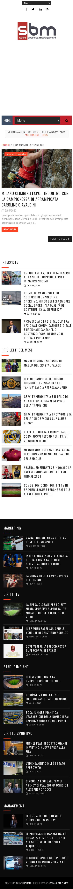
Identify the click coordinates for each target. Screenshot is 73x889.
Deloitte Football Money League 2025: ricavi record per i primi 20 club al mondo (46, 436)
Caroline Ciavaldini (16, 154)
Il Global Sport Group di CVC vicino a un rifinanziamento (47, 860)
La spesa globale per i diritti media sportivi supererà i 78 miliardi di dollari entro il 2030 (47, 610)
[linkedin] (40, 9)
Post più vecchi (59, 238)
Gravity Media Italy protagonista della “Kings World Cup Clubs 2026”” (48, 418)
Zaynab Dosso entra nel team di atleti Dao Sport (46, 540)
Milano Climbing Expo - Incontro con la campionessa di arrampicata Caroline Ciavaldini (35, 199)
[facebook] (26, 9)
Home (7, 120)
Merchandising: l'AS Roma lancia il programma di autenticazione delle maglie (47, 454)
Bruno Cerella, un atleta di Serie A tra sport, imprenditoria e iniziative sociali (47, 277)
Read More (10, 229)
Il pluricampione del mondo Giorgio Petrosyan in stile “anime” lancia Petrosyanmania (46, 383)
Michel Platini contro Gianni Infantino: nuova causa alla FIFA (46, 747)
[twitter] (33, 9)
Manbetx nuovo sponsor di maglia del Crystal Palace (43, 363)
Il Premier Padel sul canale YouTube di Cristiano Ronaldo (47, 630)
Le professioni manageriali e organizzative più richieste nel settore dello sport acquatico (46, 839)
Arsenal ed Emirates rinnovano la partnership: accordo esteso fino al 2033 (47, 471)
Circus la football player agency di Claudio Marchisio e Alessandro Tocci (47, 785)
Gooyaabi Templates (58, 883)
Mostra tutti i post (37, 135)
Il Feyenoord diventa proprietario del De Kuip (43, 679)
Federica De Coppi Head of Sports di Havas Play (44, 818)
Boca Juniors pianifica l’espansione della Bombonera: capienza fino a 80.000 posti (47, 716)
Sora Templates (23, 883)
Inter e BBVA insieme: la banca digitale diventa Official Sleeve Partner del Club (47, 560)
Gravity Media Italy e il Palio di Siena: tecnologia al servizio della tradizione (46, 400)
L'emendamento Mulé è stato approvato (45, 765)
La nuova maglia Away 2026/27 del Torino (47, 578)
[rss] (47, 9)
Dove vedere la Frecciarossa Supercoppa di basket (46, 648)
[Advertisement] (36, 75)
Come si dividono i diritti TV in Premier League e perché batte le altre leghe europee (47, 489)
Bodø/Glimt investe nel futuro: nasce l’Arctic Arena (46, 696)
